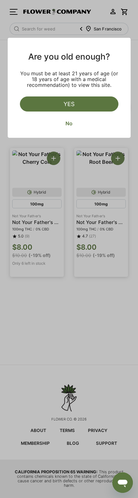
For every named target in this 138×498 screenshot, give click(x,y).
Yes (69, 104)
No (69, 123)
